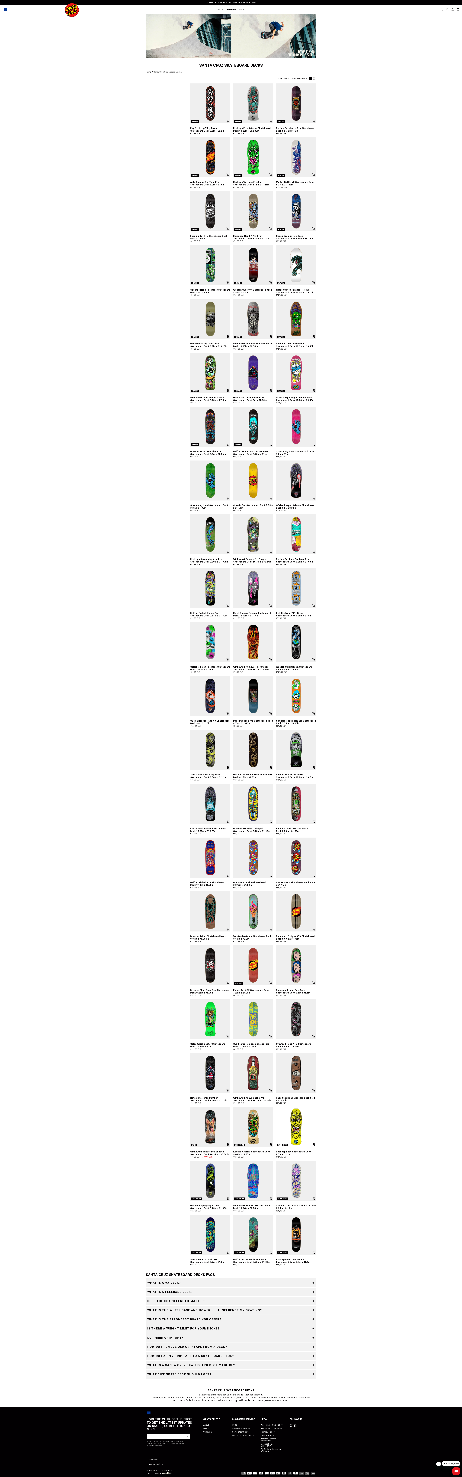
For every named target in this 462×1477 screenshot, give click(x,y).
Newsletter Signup (241, 1432)
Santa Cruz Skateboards (162, 1470)
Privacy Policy (268, 1432)
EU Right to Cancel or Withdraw (271, 1450)
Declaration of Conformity (267, 1445)
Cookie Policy (267, 1435)
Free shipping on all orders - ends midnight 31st (232, 2)
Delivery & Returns (241, 1428)
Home (148, 72)
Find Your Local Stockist (243, 1435)
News (206, 1428)
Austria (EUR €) (154, 1464)
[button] (219, 9)
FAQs (234, 1425)
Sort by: (283, 78)
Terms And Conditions (271, 1428)
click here (178, 1443)
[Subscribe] (187, 1436)
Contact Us (208, 1432)
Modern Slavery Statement (268, 1440)
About (206, 1425)
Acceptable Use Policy (272, 1425)
